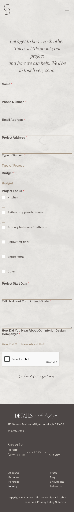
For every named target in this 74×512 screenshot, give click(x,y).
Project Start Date (15, 283)
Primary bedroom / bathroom (28, 227)
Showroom (57, 481)
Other (11, 271)
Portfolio (13, 481)
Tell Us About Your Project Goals (26, 301)
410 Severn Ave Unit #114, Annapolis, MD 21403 (36, 424)
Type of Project (14, 155)
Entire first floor (18, 242)
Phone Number (14, 102)
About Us (14, 472)
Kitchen (13, 197)
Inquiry (12, 486)
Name (7, 84)
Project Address (14, 137)
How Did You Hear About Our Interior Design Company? (34, 332)
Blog (52, 477)
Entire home (16, 256)
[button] (67, 9)
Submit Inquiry (37, 376)
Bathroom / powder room (25, 212)
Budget (8, 173)
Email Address (13, 120)
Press (53, 472)
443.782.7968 (16, 430)
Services (13, 477)
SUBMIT (54, 455)
